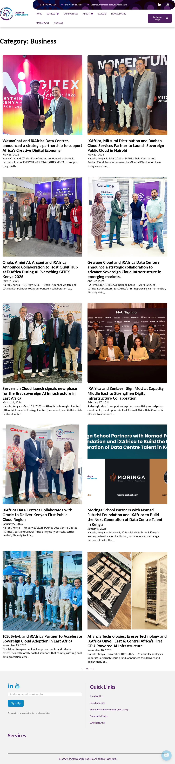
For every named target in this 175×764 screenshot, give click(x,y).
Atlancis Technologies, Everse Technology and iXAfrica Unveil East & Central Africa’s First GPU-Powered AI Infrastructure (127, 641)
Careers (102, 13)
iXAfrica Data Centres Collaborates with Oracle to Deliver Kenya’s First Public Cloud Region (37, 514)
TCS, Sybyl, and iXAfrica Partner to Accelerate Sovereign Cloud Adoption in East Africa (42, 639)
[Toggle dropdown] (58, 14)
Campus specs (71, 13)
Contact (58, 22)
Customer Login (157, 18)
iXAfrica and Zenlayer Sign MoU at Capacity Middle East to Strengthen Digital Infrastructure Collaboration (126, 393)
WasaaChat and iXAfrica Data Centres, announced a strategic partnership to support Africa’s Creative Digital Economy (42, 145)
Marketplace (42, 22)
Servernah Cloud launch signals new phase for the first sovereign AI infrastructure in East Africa (40, 393)
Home (39, 13)
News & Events (118, 13)
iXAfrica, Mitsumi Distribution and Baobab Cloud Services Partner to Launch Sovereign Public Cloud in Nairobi (126, 145)
